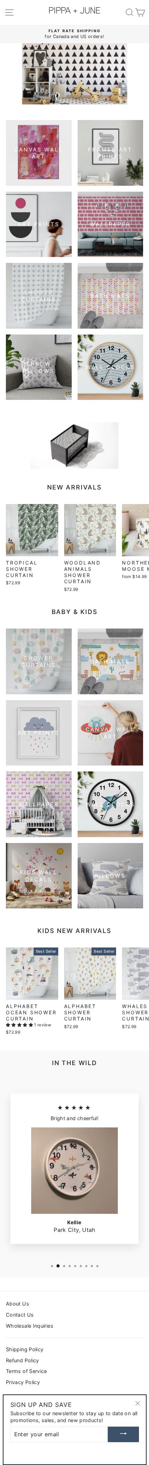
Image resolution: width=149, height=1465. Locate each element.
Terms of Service (26, 1371)
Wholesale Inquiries (29, 1326)
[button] (20, 1024)
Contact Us (20, 1315)
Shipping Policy (24, 1349)
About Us (17, 1304)
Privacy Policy (23, 1382)
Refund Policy (22, 1360)
